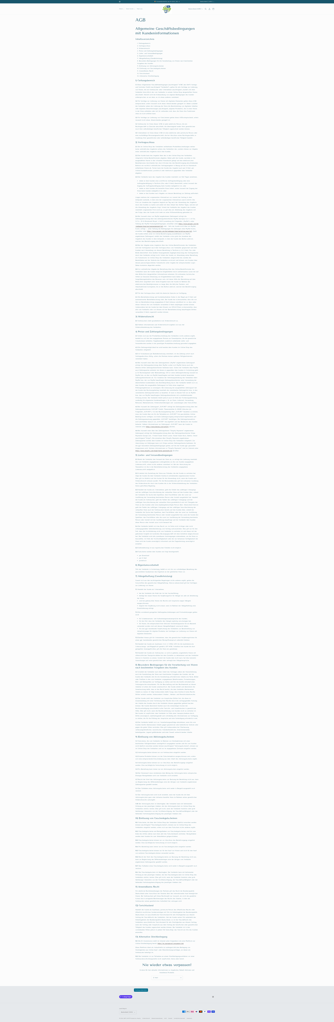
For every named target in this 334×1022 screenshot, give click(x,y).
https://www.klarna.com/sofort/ (157, 427)
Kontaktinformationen (179, 1018)
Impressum (189, 1018)
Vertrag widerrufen (141, 990)
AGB (165, 1018)
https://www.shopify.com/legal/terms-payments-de (153, 451)
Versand (170, 1018)
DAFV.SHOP (127, 1018)
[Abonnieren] (181, 978)
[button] (121, 9)
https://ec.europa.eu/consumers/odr (171, 943)
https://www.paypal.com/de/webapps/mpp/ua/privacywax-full (169, 231)
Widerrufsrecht (146, 1018)
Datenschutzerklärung (157, 1018)
